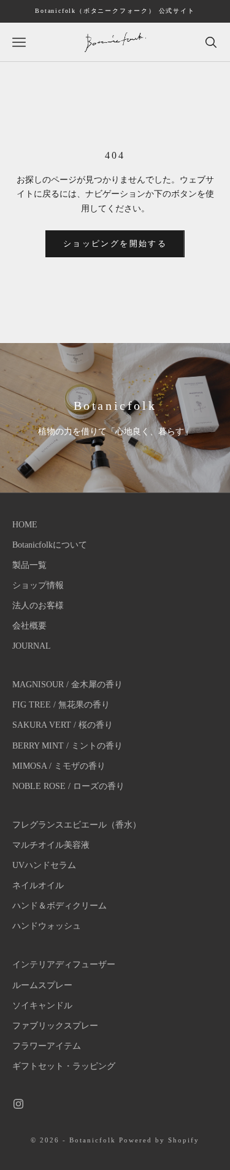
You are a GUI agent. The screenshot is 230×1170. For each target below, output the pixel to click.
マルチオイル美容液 (51, 845)
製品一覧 (29, 565)
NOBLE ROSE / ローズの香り (68, 786)
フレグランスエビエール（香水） (76, 824)
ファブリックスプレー (55, 1025)
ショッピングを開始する (115, 243)
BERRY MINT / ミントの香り (67, 745)
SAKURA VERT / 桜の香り (62, 725)
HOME (24, 524)
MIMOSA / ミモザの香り (58, 766)
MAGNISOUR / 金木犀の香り (67, 684)
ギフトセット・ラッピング (63, 1066)
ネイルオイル (38, 885)
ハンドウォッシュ (46, 925)
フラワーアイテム (46, 1046)
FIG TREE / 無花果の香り (61, 704)
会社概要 (29, 625)
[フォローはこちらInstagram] (18, 1104)
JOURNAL (31, 646)
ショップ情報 (38, 585)
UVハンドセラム (44, 865)
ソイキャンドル (42, 1005)
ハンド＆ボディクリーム (59, 905)
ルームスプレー (42, 985)
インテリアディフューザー (63, 964)
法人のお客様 (38, 605)
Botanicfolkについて (49, 544)
